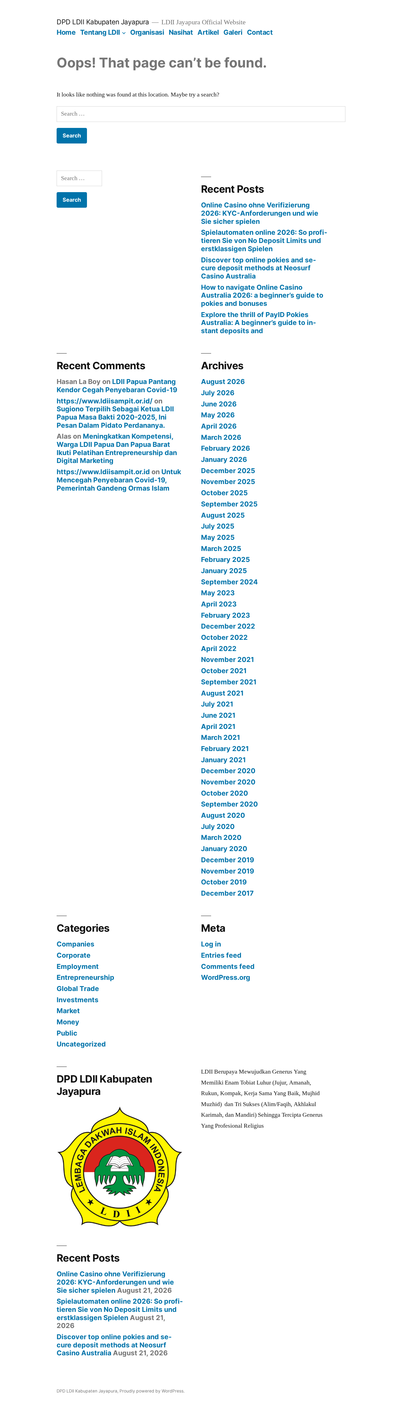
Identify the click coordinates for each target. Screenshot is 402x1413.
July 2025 (217, 526)
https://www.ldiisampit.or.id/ (105, 401)
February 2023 (225, 615)
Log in (211, 944)
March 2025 (221, 548)
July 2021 (217, 704)
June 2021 (218, 715)
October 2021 (224, 671)
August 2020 (223, 815)
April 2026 (219, 426)
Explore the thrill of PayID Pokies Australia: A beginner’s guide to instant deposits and (258, 322)
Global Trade (78, 988)
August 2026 (223, 381)
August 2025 (223, 515)
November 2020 (228, 782)
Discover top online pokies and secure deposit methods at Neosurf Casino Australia (258, 268)
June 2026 (219, 404)
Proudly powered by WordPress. (152, 1391)
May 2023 (218, 593)
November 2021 (227, 659)
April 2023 (219, 604)
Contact (260, 32)
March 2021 (220, 737)
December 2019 (227, 860)
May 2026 (218, 415)
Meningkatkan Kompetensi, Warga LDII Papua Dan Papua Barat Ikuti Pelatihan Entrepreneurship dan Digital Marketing (117, 448)
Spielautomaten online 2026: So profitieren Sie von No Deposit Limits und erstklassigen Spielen (264, 240)
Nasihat (181, 32)
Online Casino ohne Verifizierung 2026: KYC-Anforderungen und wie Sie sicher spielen (259, 213)
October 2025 (224, 493)
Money (68, 1022)
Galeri (232, 32)
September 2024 (229, 582)
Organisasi (147, 32)
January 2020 (224, 849)
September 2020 (229, 804)
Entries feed (221, 955)
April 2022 (219, 648)
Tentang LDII (100, 32)
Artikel (208, 32)
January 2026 (224, 459)
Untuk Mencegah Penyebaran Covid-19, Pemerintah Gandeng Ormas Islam (119, 480)
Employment (78, 966)
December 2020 (228, 771)
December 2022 (228, 626)
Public (67, 1033)
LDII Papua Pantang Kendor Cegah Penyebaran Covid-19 (117, 385)
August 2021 (222, 693)
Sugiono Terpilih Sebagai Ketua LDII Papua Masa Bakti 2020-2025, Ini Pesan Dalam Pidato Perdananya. (115, 417)
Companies (75, 944)
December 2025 (228, 471)
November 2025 (228, 481)
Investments (77, 1000)
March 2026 (221, 437)
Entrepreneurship (85, 977)
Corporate (74, 955)
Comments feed (228, 966)
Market (68, 1011)
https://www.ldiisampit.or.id (103, 472)
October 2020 (224, 793)
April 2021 (218, 726)
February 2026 (225, 448)
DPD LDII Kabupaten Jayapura (103, 22)
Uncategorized (81, 1044)
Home (66, 32)
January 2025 (224, 571)
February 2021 (225, 748)
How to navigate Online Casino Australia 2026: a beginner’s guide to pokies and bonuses (262, 295)
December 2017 (227, 893)
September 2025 (229, 504)
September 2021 (229, 682)
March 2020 (221, 837)
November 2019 (227, 871)
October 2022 (224, 637)
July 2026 (217, 393)
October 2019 (224, 882)
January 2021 (223, 760)
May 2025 (218, 537)
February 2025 (225, 559)
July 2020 (218, 826)
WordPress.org (225, 977)
